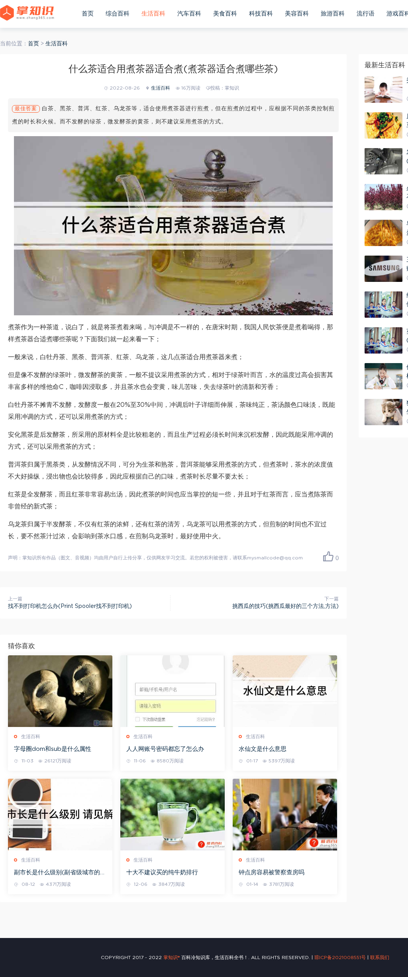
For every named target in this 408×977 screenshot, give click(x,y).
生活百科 (153, 14)
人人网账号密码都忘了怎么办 (165, 749)
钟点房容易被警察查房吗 (271, 872)
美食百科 (225, 14)
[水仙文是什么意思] (285, 691)
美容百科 (297, 14)
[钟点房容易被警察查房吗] (285, 814)
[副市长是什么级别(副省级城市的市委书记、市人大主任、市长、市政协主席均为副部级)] (60, 814)
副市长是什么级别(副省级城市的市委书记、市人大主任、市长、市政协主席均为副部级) (60, 873)
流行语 (366, 14)
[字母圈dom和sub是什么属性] (60, 691)
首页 (88, 14)
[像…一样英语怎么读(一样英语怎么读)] (383, 376)
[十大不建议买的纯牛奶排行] (172, 814)
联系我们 (379, 957)
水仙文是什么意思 (262, 749)
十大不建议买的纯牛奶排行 (162, 872)
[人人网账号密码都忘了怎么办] (172, 691)
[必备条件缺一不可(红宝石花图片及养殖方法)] (383, 197)
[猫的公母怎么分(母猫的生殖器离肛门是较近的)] (383, 412)
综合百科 (117, 14)
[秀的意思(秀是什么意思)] (383, 89)
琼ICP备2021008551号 (340, 957)
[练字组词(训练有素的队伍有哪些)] (383, 304)
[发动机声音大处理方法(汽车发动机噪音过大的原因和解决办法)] (383, 161)
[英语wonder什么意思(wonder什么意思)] (383, 340)
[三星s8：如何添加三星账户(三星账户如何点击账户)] (383, 269)
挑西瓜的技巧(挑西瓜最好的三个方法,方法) (285, 606)
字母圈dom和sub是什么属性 (52, 749)
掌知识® (171, 957)
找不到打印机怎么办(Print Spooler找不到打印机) (70, 606)
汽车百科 (189, 14)
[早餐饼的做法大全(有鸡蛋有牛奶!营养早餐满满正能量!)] (383, 233)
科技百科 (261, 14)
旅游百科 (333, 14)
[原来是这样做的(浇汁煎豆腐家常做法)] (383, 125)
